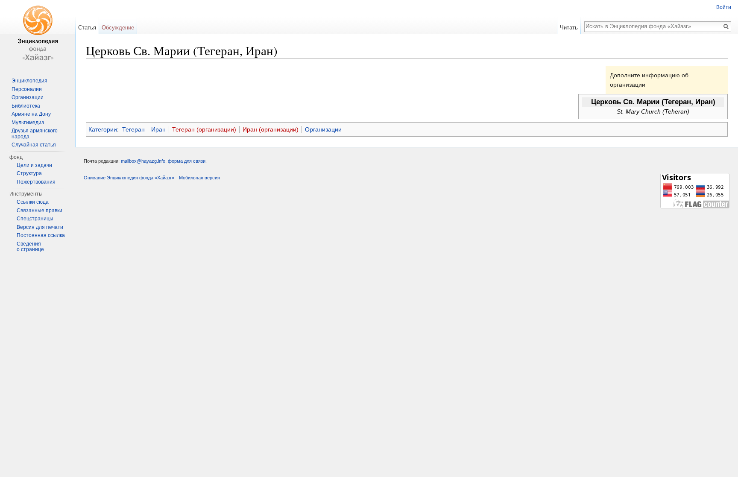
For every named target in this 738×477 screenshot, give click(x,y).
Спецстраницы (35, 219)
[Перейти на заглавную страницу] (37, 34)
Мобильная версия (199, 177)
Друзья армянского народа (35, 134)
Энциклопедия (29, 81)
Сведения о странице (30, 247)
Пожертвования (36, 182)
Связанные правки (39, 211)
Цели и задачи (34, 165)
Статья (87, 27)
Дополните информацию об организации (649, 80)
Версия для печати (40, 227)
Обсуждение (118, 27)
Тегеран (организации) (204, 129)
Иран (158, 129)
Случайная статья (34, 145)
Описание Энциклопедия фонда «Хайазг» (129, 177)
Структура (29, 173)
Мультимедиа (28, 123)
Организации (323, 129)
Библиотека (26, 106)
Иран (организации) (271, 129)
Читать (569, 27)
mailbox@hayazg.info (143, 161)
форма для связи (186, 161)
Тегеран (133, 129)
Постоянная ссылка (41, 235)
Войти (723, 7)
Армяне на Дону (31, 114)
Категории (102, 129)
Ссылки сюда (33, 202)
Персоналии (27, 89)
